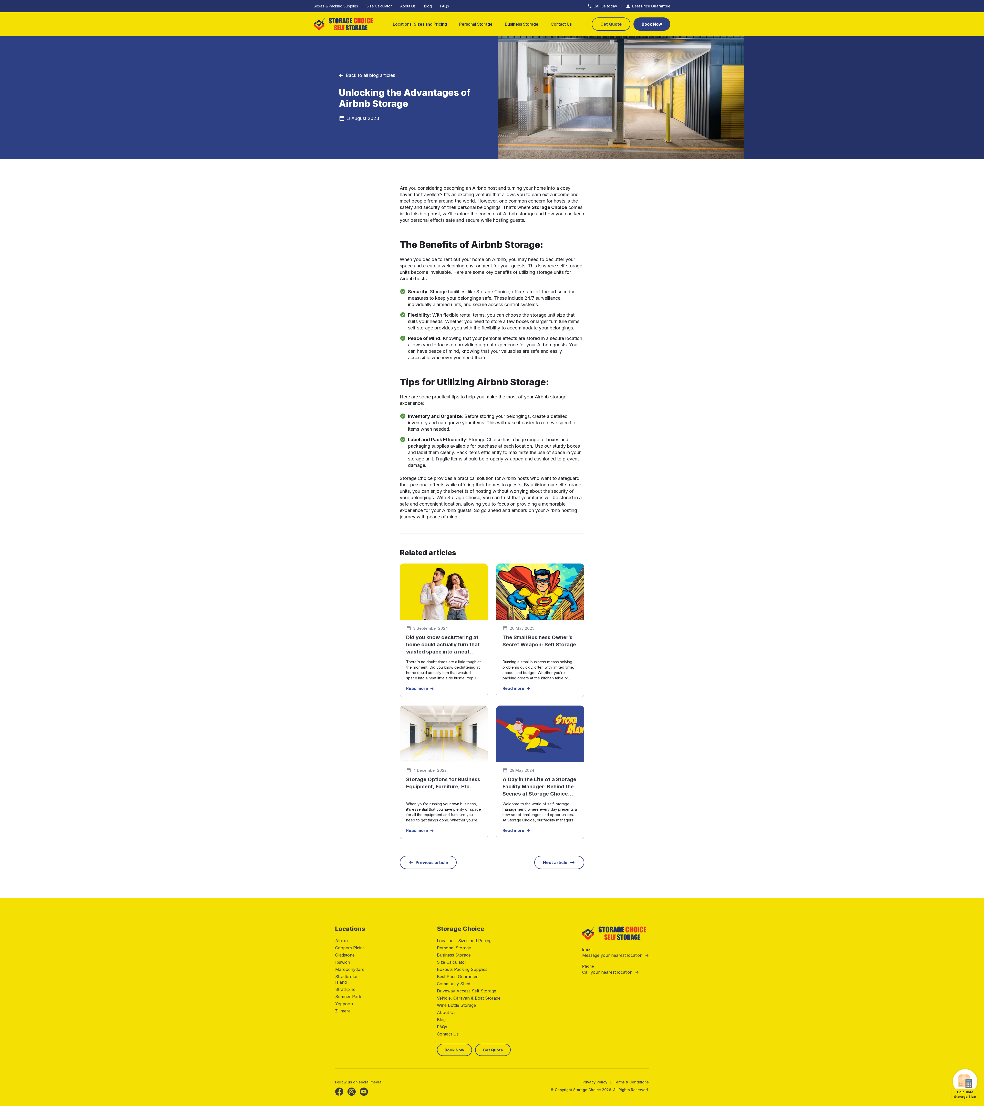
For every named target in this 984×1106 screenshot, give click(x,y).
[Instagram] (351, 1092)
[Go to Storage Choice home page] (343, 24)
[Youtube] (364, 1092)
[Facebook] (339, 1092)
